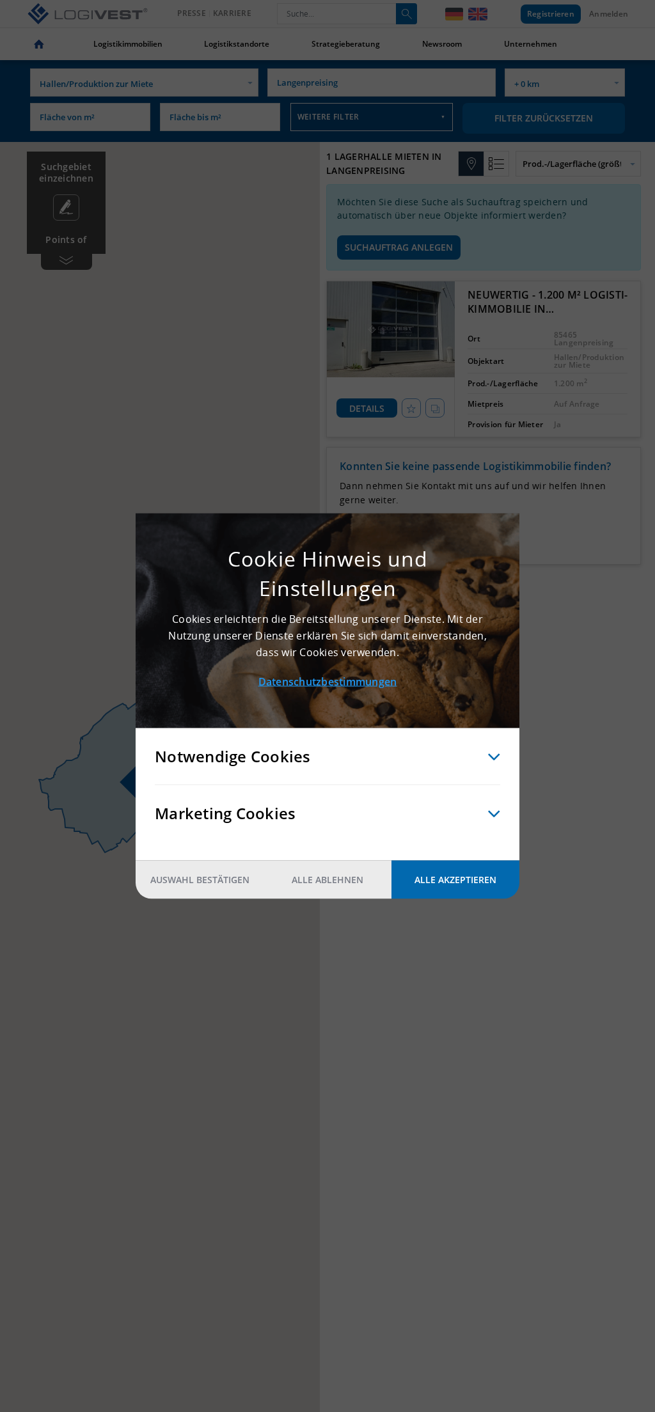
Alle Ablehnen (327, 880)
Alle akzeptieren (455, 880)
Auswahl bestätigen (199, 880)
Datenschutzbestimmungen (327, 682)
